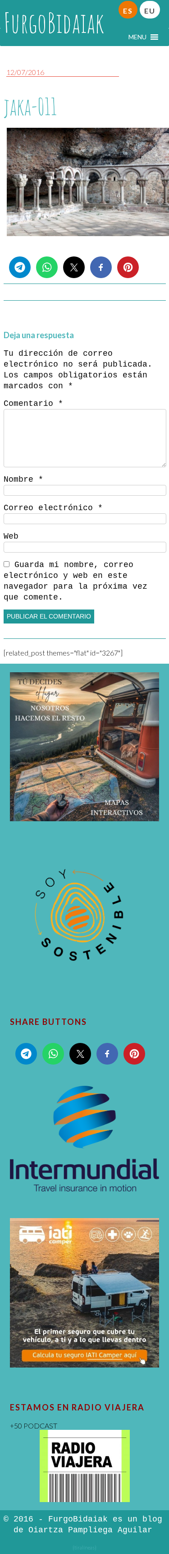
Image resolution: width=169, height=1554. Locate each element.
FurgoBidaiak (54, 22)
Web (11, 536)
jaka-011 (30, 106)
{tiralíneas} (84, 1547)
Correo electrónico (53, 507)
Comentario (33, 403)
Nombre (23, 479)
